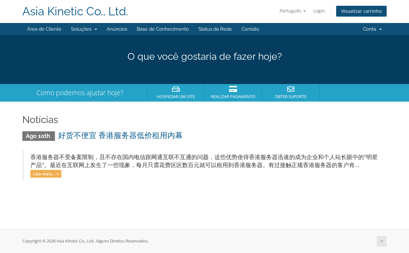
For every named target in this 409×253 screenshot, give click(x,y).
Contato (250, 29)
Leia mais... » (46, 173)
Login (319, 11)
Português (291, 11)
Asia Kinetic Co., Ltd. (75, 11)
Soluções (82, 29)
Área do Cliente (44, 29)
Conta (371, 29)
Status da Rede (215, 29)
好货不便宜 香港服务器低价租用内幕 (120, 135)
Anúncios (117, 29)
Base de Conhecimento (163, 29)
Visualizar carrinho (361, 11)
